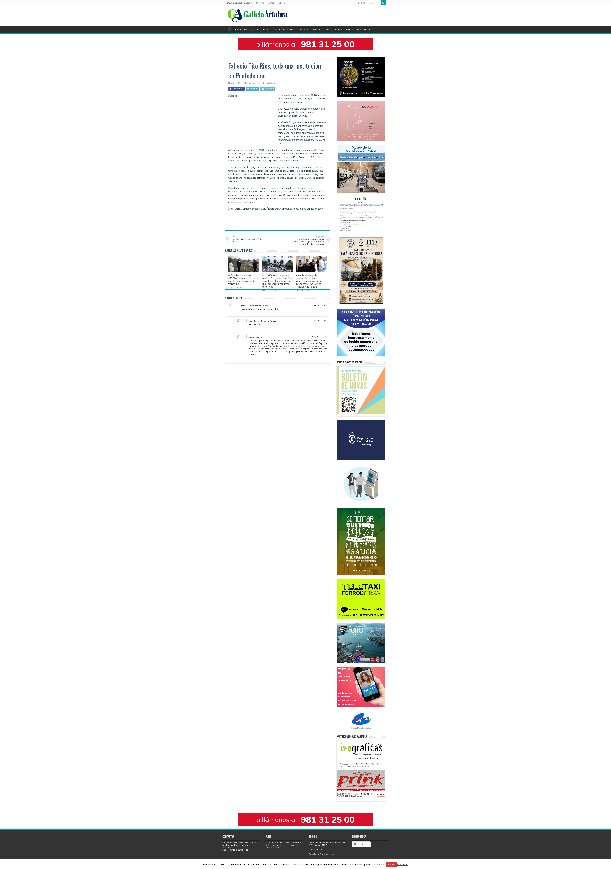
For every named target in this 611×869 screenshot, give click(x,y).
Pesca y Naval (251, 29)
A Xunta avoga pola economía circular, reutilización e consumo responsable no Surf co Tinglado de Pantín (309, 281)
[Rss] (358, 3)
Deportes (316, 29)
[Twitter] (364, 3)
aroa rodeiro (255, 337)
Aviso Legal (314, 854)
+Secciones (362, 29)
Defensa (266, 29)
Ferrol (238, 29)
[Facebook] (361, 3)
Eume (271, 3)
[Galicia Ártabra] (258, 15)
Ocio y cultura (289, 29)
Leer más (402, 864)
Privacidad (324, 854)
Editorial (349, 29)
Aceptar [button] (391, 864)
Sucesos (304, 29)
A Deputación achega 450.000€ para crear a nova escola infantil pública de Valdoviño (243, 279)
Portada (229, 29)
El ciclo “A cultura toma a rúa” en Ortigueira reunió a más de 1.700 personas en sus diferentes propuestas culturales (277, 281)
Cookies (333, 854)
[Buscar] (383, 2)
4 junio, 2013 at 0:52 (319, 305)
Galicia (276, 29)
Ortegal (282, 3)
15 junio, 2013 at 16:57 (318, 337)
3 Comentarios (253, 83)
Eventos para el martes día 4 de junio (247, 239)
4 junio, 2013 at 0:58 (319, 321)
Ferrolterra (259, 3)
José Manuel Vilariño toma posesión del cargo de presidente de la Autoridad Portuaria (308, 240)
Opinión (327, 29)
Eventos (338, 29)
